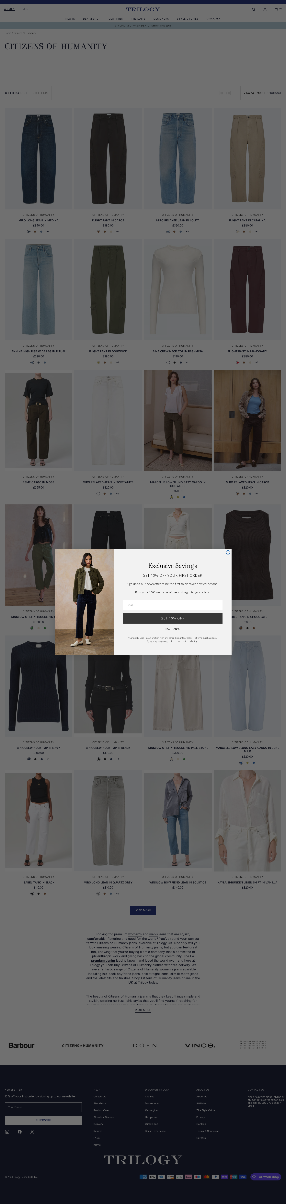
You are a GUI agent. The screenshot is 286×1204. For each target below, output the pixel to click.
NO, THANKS (172, 628)
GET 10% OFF (172, 618)
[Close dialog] (228, 552)
